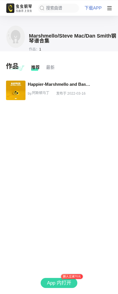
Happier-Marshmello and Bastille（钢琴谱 (59, 84)
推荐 (35, 67)
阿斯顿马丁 (40, 93)
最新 (50, 67)
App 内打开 (59, 283)
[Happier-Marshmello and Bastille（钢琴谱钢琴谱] (15, 90)
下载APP (93, 8)
